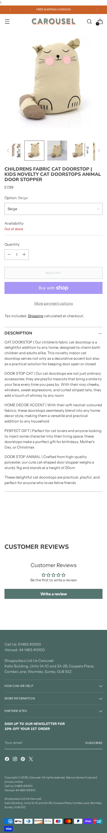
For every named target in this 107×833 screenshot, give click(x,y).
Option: (16, 198)
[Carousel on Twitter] (31, 759)
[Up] (8, 151)
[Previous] (9, 10)
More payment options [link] (53, 303)
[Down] (99, 151)
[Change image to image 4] (80, 151)
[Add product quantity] (24, 255)
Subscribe (94, 743)
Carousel (35, 777)
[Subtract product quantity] (9, 255)
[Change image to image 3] (57, 151)
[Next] (97, 10)
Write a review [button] (53, 593)
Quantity (12, 244)
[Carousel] (53, 21)
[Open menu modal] (7, 21)
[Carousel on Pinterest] (23, 759)
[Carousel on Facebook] (7, 759)
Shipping (35, 316)
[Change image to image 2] (34, 151)
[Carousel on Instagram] (15, 759)
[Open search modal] (89, 21)
